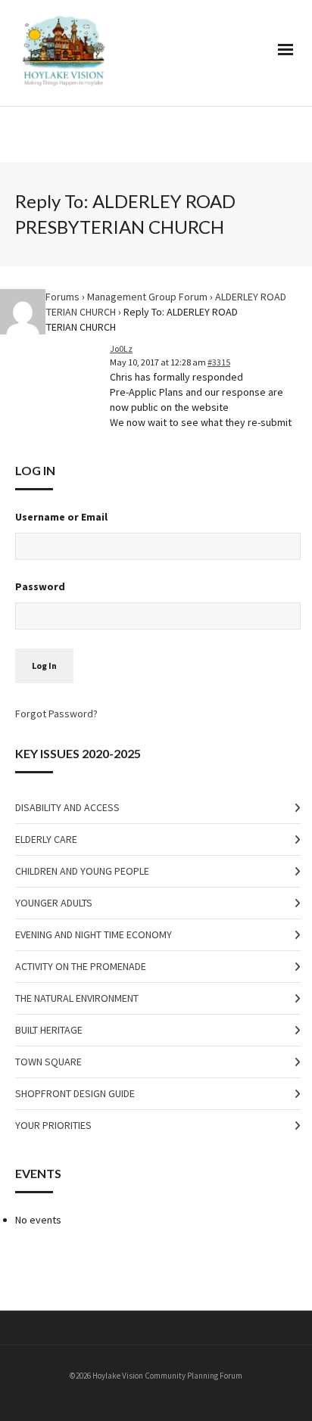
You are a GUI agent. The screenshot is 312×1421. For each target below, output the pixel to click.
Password (40, 586)
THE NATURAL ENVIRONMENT (77, 998)
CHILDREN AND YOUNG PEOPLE (82, 871)
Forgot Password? (56, 713)
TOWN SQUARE (48, 1061)
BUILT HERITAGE (49, 1030)
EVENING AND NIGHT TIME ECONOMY (93, 934)
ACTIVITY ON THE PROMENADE (80, 966)
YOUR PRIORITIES (53, 1125)
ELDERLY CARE (46, 839)
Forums (62, 296)
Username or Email (61, 517)
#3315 (218, 362)
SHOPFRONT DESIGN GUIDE (75, 1093)
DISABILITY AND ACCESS (67, 807)
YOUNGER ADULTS (53, 903)
